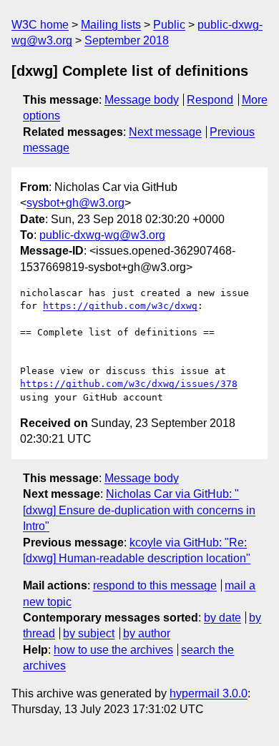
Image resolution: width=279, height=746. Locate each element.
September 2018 (126, 40)
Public (169, 25)
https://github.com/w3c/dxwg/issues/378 (129, 383)
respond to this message (155, 585)
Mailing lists (111, 25)
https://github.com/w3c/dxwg (120, 305)
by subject (88, 633)
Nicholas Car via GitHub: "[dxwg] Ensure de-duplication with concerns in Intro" (139, 510)
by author (146, 633)
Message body (141, 100)
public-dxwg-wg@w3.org (102, 235)
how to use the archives (113, 650)
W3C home (40, 25)
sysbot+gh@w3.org (75, 203)
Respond (210, 100)
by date (222, 618)
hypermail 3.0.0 (209, 693)
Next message (165, 132)
